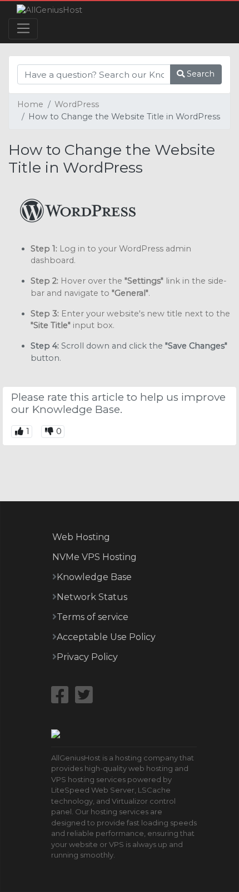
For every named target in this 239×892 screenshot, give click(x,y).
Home (30, 104)
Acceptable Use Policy (106, 637)
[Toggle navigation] (23, 28)
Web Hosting (81, 537)
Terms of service (92, 617)
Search (200, 74)
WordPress (76, 104)
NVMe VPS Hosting (94, 557)
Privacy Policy (87, 657)
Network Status (92, 597)
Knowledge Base (94, 577)
